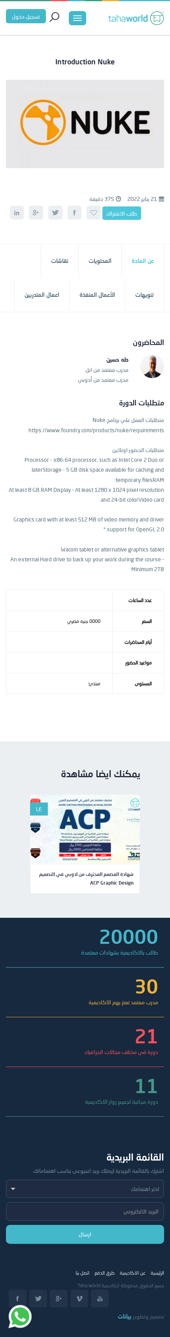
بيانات (125, 1316)
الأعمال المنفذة (97, 294)
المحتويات (100, 260)
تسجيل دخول (26, 16)
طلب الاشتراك (121, 213)
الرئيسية (157, 1273)
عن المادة (143, 260)
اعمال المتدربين (42, 294)
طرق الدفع (104, 1273)
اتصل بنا (82, 1273)
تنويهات (144, 294)
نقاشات (59, 260)
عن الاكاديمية (132, 1273)
